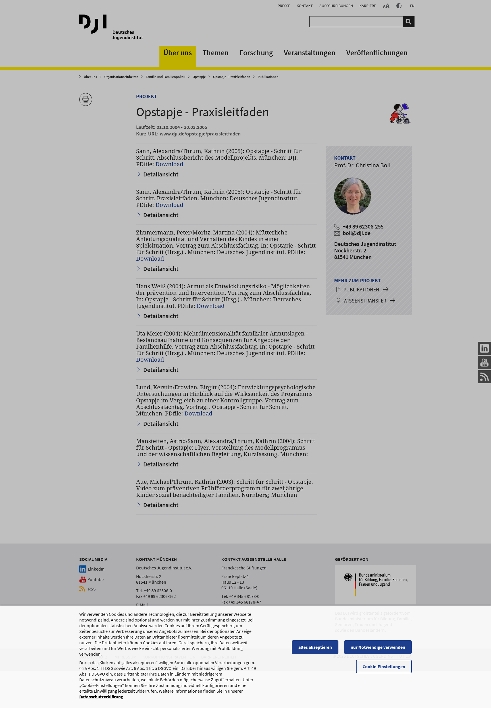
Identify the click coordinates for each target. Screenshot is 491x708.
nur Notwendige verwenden (378, 647)
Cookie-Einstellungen (384, 666)
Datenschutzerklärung (101, 696)
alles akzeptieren (315, 647)
